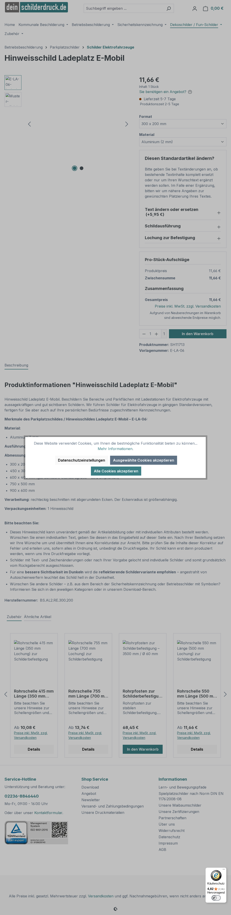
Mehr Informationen (115, 448)
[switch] (216, 898)
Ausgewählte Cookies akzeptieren (143, 460)
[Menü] (223, 870)
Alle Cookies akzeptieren (116, 471)
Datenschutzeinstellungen (81, 460)
